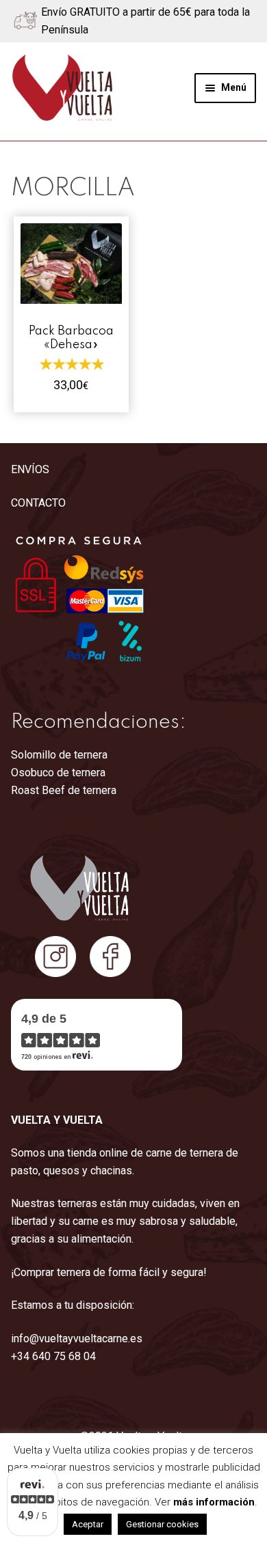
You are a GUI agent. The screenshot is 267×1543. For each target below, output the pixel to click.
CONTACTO (38, 502)
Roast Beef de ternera (63, 790)
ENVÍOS (30, 469)
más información (214, 1502)
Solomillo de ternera (59, 754)
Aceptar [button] (87, 1524)
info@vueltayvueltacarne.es (76, 1338)
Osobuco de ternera (58, 772)
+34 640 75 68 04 (53, 1356)
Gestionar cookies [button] (162, 1524)
